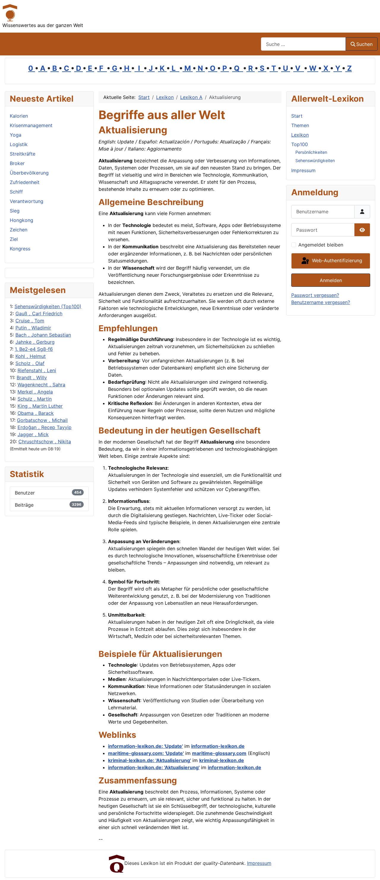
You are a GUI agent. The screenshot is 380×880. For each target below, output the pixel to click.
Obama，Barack (36, 413)
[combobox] (303, 44)
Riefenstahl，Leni (37, 370)
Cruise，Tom (29, 321)
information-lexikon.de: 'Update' (145, 746)
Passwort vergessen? (315, 295)
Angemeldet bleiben (320, 245)
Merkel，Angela (35, 392)
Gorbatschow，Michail (42, 420)
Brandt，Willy (32, 377)
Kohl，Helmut (30, 356)
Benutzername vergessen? (320, 302)
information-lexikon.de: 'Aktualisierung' (154, 767)
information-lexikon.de (218, 746)
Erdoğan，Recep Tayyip (45, 427)
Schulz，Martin (35, 399)
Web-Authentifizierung (336, 260)
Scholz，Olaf (30, 363)
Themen (300, 125)
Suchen (364, 44)
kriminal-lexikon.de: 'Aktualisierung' (149, 760)
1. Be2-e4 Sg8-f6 (34, 349)
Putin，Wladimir (33, 328)
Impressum (303, 170)
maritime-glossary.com (219, 753)
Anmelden (331, 280)
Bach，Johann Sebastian (43, 335)
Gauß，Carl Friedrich (38, 313)
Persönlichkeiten (311, 152)
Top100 (299, 144)
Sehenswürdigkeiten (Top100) (48, 306)
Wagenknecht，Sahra (41, 385)
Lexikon (300, 135)
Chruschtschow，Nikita (44, 441)
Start (297, 116)
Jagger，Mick (33, 434)
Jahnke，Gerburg (35, 342)
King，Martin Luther (40, 406)
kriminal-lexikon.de (221, 760)
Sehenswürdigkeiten (315, 160)
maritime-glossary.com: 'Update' (146, 753)
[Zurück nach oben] (369, 869)
